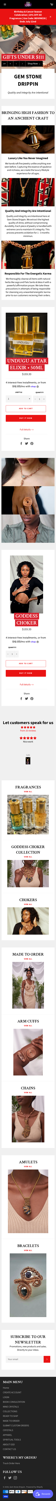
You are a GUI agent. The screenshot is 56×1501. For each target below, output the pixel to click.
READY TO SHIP (10, 1416)
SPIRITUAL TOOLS (12, 1439)
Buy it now (25, 418)
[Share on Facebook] (21, 443)
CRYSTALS (8, 1430)
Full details (25, 429)
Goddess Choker (27, 619)
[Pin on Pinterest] (32, 443)
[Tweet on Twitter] (27, 443)
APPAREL (7, 1435)
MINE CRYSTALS (11, 1407)
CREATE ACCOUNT (12, 1392)
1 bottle (18, 392)
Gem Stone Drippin (17, 1487)
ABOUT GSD (9, 1444)
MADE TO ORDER (11, 1421)
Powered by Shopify (34, 1487)
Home (6, 1388)
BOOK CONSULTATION (14, 1402)
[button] (26, 769)
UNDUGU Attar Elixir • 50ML (27, 364)
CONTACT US (9, 1449)
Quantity (40, 392)
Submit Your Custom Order (38, 62)
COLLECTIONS (10, 1411)
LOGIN (6, 1397)
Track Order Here (11, 1463)
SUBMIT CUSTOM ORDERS (16, 1425)
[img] (28, 727)
